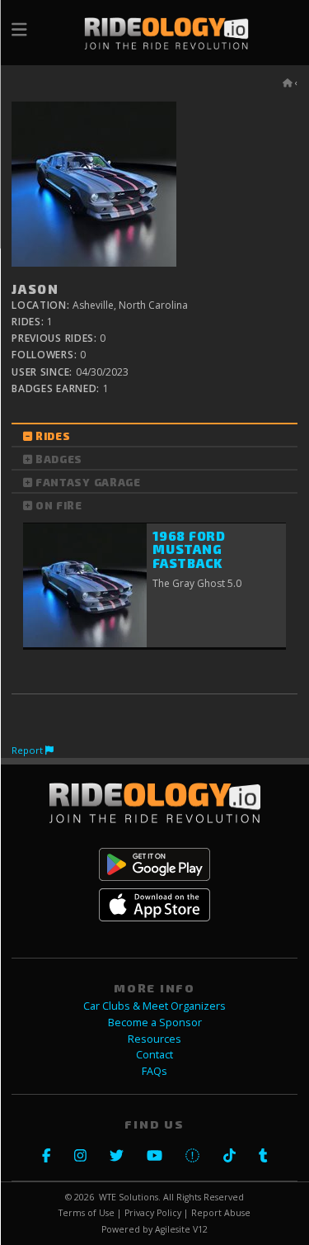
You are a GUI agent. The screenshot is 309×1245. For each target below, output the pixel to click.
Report (28, 750)
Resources (154, 1039)
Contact (154, 1054)
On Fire (58, 505)
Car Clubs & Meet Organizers (154, 1006)
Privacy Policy (152, 1213)
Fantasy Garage (88, 482)
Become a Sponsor (155, 1022)
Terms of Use (87, 1213)
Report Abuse (220, 1213)
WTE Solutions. (130, 1197)
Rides (53, 436)
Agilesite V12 (181, 1229)
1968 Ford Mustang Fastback (188, 549)
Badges (58, 459)
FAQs (154, 1071)
